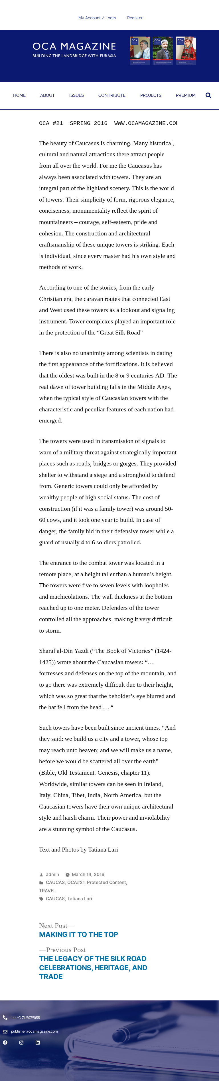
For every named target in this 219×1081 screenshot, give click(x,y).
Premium (186, 95)
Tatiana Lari (79, 898)
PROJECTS (150, 95)
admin (52, 874)
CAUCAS (55, 882)
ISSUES (76, 95)
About (47, 95)
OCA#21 (75, 882)
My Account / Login (97, 18)
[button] (208, 95)
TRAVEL (47, 890)
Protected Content (106, 882)
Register (135, 18)
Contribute (111, 95)
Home (19, 95)
